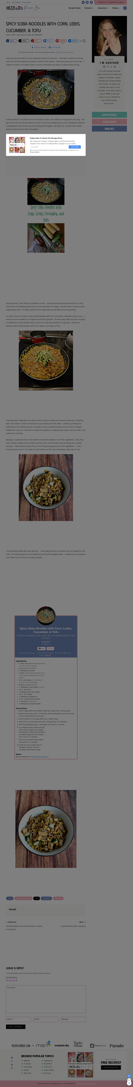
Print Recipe (55, 47)
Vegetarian (58, 898)
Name (10, 1019)
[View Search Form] (125, 8)
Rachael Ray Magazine (40, 757)
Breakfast (48, 1064)
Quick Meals (49, 1070)
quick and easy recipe (23, 898)
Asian (19, 35)
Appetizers (109, 115)
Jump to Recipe (40, 47)
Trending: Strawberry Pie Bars (111, 2)
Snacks (109, 128)
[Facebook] (83, 2)
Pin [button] (51, 649)
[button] (42, 642)
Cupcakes (28, 1067)
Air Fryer (47, 1073)
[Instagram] (87, 2)
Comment (11, 988)
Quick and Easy (26, 35)
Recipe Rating (11, 977)
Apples (27, 1061)
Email (37, 1019)
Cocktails (109, 121)
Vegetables (38, 35)
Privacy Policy (26, 2)
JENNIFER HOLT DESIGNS (85, 1084)
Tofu (33, 35)
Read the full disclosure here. (64, 52)
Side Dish (27, 1073)
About (8, 2)
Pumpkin (27, 1064)
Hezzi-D (48, 655)
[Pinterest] (91, 2)
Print (42, 649)
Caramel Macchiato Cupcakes (73, 924)
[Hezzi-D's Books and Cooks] (23, 8)
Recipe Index (75, 8)
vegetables (46, 898)
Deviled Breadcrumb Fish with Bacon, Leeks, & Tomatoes (24, 925)
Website (65, 1019)
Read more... (109, 103)
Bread (26, 1070)
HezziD (12, 909)
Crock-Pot (48, 1067)
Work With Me (16, 2)
